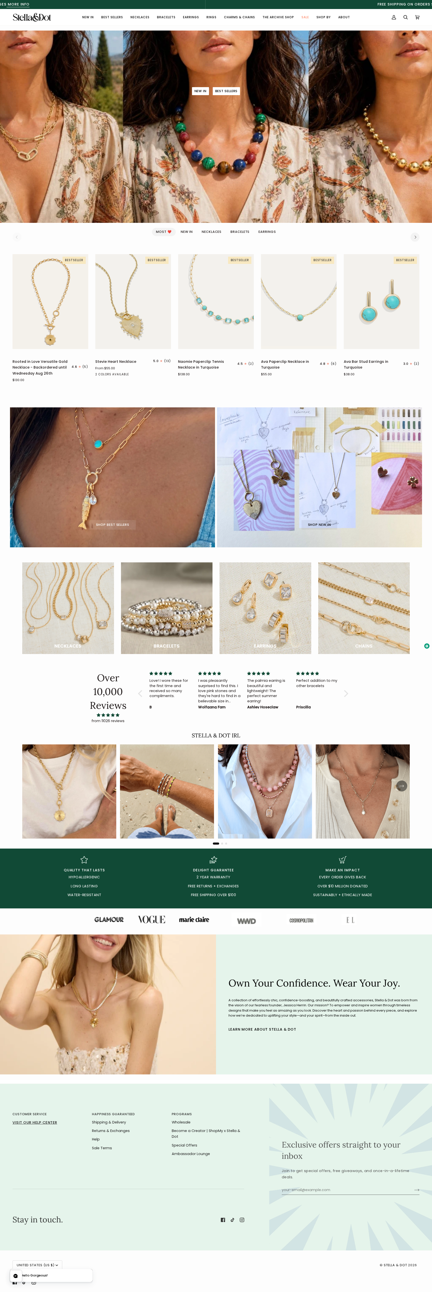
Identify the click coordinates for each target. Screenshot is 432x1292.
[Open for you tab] (16, 1276)
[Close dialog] (297, 597)
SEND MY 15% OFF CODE (260, 679)
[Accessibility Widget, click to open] (427, 646)
